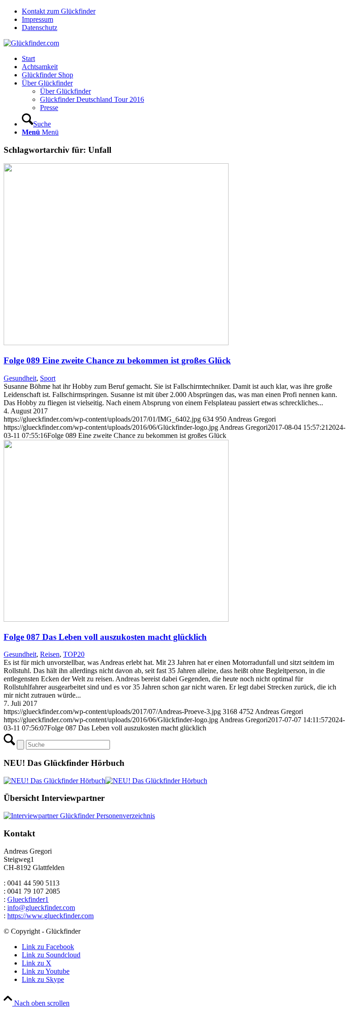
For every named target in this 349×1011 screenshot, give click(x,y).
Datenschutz (39, 27)
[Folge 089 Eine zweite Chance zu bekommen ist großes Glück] (116, 343)
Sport (47, 378)
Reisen (50, 654)
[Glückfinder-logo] (31, 43)
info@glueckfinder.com (41, 907)
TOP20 (74, 654)
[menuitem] (183, 11)
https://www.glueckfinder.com (50, 916)
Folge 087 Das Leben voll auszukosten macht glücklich (105, 637)
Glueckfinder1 (28, 899)
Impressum (37, 19)
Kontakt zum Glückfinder (58, 11)
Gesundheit (20, 378)
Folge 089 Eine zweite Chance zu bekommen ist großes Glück (117, 360)
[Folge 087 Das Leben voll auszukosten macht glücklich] (116, 619)
